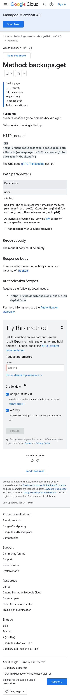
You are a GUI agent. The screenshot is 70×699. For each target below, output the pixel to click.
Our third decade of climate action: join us (28, 673)
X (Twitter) (9, 637)
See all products (12, 520)
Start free (13, 24)
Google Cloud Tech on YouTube (20, 648)
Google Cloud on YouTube (17, 643)
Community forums (14, 553)
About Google (10, 662)
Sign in (62, 4)
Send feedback (16, 55)
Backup (23, 270)
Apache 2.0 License (56, 489)
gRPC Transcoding (32, 163)
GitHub (6, 586)
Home (6, 36)
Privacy (26, 662)
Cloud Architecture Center (17, 604)
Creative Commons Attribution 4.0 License (44, 485)
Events (7, 631)
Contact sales (10, 537)
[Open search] (45, 4)
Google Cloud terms (16, 667)
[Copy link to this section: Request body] (29, 241)
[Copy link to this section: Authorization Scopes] (41, 281)
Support (7, 559)
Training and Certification (17, 609)
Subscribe (57, 681)
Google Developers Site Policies (39, 492)
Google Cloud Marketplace (17, 532)
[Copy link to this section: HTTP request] (29, 136)
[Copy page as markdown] (18, 73)
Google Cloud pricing (14, 526)
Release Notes (11, 565)
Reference (13, 40)
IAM (48, 218)
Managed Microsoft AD (22, 15)
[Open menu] (5, 4)
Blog (5, 625)
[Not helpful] (30, 48)
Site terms (39, 662)
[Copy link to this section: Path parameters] (34, 174)
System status (11, 571)
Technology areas (23, 36)
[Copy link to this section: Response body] (32, 259)
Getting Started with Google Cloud (22, 592)
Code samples (11, 598)
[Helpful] (25, 48)
